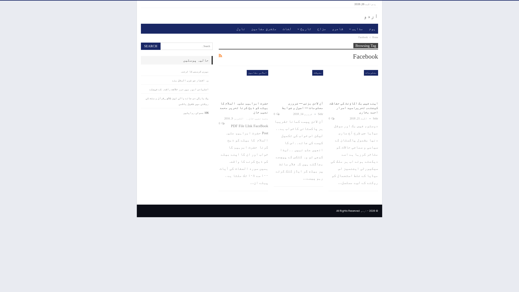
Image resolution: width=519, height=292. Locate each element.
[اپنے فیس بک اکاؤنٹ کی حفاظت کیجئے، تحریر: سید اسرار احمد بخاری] (353, 84)
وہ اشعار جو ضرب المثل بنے (190, 80)
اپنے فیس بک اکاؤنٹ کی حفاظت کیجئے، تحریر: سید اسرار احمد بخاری (353, 107)
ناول (240, 29)
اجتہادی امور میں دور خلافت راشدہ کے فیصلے (179, 89)
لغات (287, 29)
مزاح (321, 29)
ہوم (372, 29)
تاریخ (305, 29)
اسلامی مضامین (257, 72)
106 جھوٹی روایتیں (196, 112)
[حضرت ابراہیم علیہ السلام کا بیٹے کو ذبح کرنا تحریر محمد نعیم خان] (243, 84)
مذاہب (357, 29)
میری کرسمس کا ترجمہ (194, 71)
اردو (371, 15)
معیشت (318, 72)
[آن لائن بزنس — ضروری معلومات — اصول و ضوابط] (298, 84)
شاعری (337, 29)
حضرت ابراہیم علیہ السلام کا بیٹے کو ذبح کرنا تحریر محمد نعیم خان (244, 107)
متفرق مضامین (264, 29)
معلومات (371, 72)
